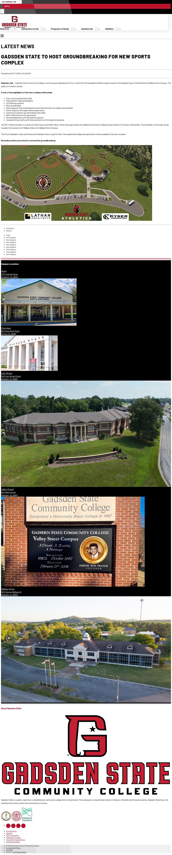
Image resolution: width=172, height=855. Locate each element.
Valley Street (7, 489)
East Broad (6, 373)
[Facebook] (8, 826)
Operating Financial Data (15, 840)
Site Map (9, 850)
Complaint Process (13, 837)
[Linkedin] (18, 826)
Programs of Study (60, 29)
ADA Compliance (12, 835)
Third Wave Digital (19, 852)
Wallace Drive (7, 589)
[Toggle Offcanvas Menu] (2, 35)
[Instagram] (13, 826)
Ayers (4, 271)
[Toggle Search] (2, 11)
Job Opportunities (13, 842)
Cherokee (6, 328)
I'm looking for (9, 2)
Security (9, 833)
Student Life (87, 29)
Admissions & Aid (30, 29)
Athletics (109, 29)
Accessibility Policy (13, 848)
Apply (7, 6)
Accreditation (11, 831)
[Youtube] (23, 826)
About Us (4, 29)
